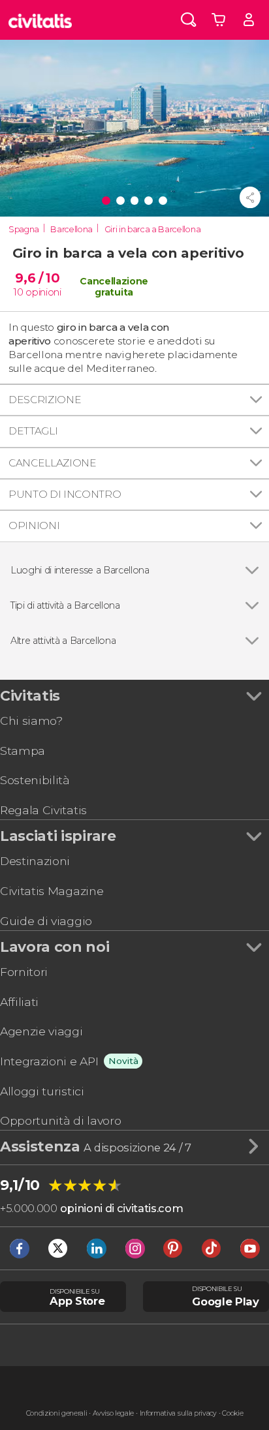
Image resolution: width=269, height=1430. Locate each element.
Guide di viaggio (46, 921)
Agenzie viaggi (41, 1031)
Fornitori (24, 972)
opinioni (43, 292)
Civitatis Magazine (51, 891)
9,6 (37, 278)
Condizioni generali (56, 1413)
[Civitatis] (40, 20)
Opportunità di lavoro (60, 1120)
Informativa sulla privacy (178, 1413)
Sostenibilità (35, 780)
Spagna (23, 229)
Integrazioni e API (49, 1061)
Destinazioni (35, 861)
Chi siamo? (31, 720)
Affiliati (19, 1002)
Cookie (232, 1413)
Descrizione (44, 399)
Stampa (22, 750)
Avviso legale (113, 1413)
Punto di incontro (64, 494)
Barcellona (71, 229)
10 (18, 292)
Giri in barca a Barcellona (152, 229)
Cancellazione (52, 463)
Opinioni (33, 525)
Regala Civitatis (43, 810)
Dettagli (32, 431)
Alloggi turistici (42, 1091)
